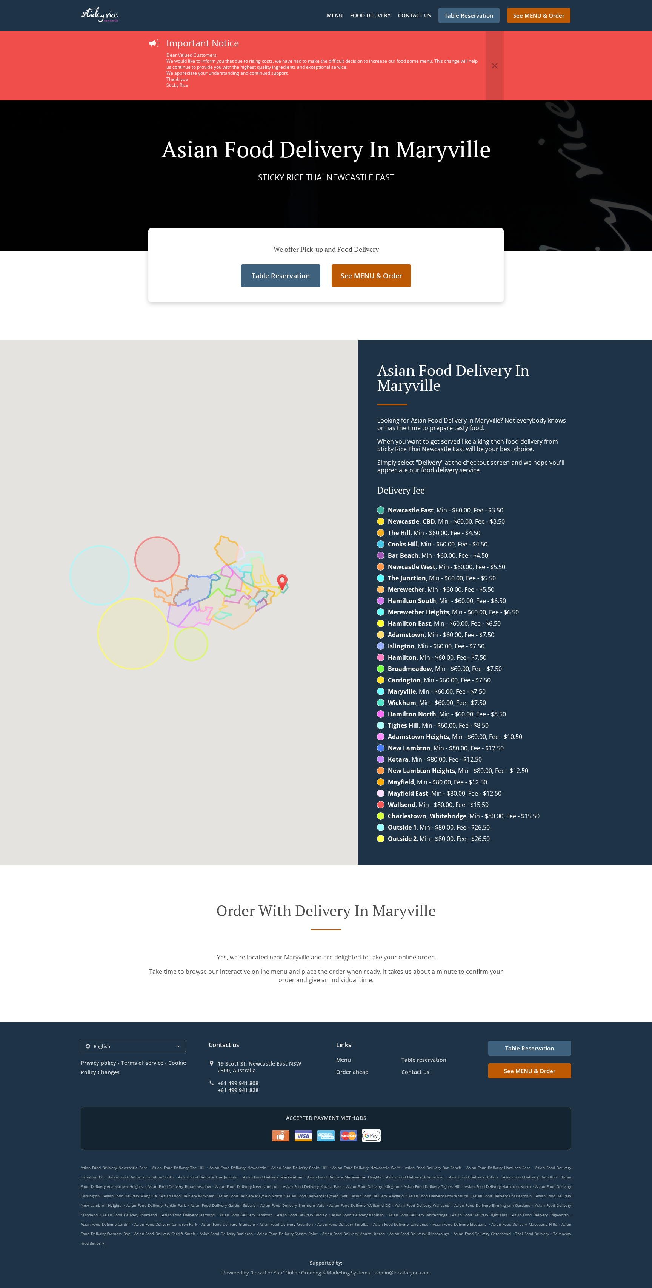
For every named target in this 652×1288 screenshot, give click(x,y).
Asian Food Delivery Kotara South (438, 1196)
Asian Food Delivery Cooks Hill (299, 1167)
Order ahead (352, 1071)
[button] (495, 65)
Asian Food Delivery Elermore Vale (292, 1205)
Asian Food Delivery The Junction (208, 1177)
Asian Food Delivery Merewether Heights (344, 1177)
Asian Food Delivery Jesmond (188, 1214)
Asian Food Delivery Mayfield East (317, 1196)
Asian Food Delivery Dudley (302, 1214)
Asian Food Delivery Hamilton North (498, 1186)
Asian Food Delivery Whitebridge (417, 1214)
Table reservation (423, 1059)
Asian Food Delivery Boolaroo (226, 1233)
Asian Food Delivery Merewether (273, 1177)
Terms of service (142, 1062)
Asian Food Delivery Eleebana (460, 1224)
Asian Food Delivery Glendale (228, 1224)
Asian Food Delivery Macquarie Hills (524, 1224)
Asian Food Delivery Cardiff (105, 1224)
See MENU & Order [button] (538, 15)
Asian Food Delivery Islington (372, 1186)
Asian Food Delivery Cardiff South (164, 1233)
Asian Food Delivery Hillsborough (419, 1233)
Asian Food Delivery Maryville (130, 1196)
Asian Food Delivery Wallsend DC (359, 1205)
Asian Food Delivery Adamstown (415, 1177)
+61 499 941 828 (238, 1090)
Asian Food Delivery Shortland (129, 1214)
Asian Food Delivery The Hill (178, 1167)
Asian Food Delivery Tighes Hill (432, 1186)
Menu (335, 15)
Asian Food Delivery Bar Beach (433, 1167)
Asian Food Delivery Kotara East (312, 1186)
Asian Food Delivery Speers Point (287, 1233)
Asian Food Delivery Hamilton (530, 1177)
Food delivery (370, 15)
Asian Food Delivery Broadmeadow (179, 1186)
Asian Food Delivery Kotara (473, 1177)
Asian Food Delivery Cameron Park (165, 1224)
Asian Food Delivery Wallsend (422, 1205)
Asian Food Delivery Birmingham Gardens (492, 1205)
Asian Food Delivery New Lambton (246, 1186)
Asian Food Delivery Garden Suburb (223, 1205)
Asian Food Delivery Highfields (479, 1214)
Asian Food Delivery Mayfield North (250, 1196)
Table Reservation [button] (469, 15)
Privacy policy (98, 1062)
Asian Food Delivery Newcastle (237, 1167)
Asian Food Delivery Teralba (342, 1224)
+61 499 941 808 (238, 1083)
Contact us (414, 15)
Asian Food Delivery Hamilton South (141, 1177)
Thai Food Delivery (533, 1233)
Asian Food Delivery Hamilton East (498, 1167)
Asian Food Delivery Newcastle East (114, 1167)
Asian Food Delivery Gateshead (482, 1233)
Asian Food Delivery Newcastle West (366, 1167)
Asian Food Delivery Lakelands (400, 1224)
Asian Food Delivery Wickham (187, 1196)
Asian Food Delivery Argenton (286, 1224)
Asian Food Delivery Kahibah (358, 1214)
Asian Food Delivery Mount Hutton (353, 1233)
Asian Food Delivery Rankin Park (156, 1205)
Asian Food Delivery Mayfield (378, 1196)
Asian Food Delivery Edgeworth (540, 1214)
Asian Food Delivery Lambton (245, 1214)
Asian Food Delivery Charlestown (502, 1196)
